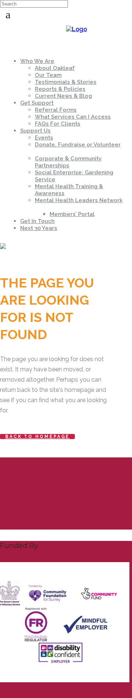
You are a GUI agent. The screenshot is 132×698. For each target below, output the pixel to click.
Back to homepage (37, 436)
